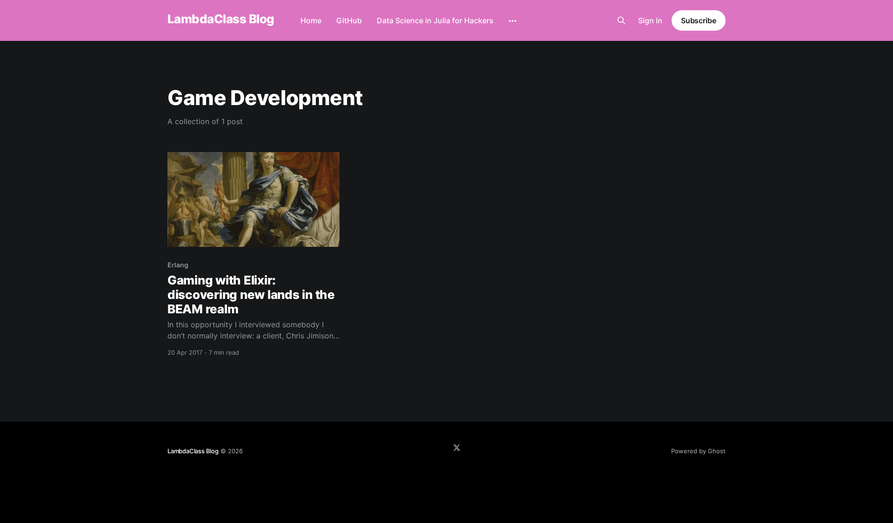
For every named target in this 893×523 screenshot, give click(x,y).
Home (310, 20)
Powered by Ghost (698, 451)
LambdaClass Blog (220, 19)
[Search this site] (621, 20)
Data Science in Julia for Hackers (435, 20)
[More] (513, 21)
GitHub (349, 20)
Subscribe (698, 20)
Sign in (650, 20)
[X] (456, 447)
